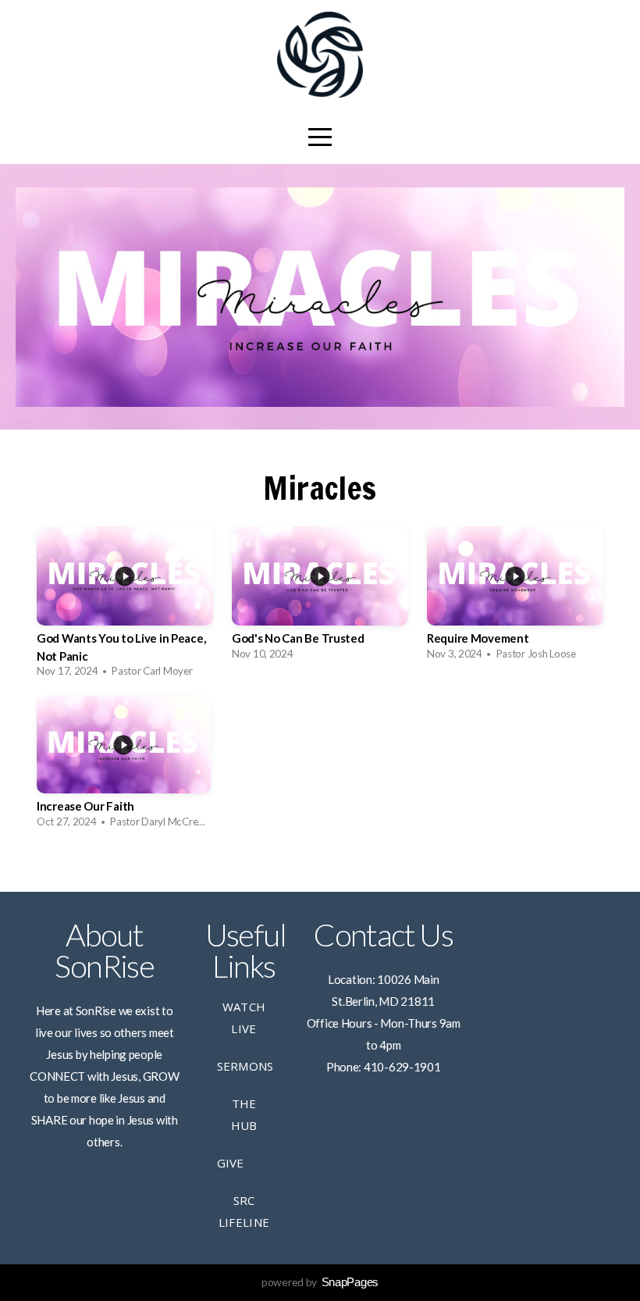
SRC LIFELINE (244, 1211)
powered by (320, 1282)
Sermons (245, 1066)
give (230, 1163)
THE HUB (244, 1114)
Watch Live (244, 1017)
